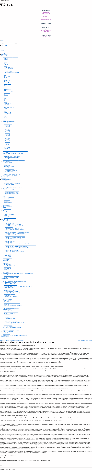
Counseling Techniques (7, 258)
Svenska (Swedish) (7, 115)
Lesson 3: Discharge (9, 227)
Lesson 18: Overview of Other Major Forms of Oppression (16, 246)
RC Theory (6, 152)
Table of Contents (46, 30)
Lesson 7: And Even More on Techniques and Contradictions (17, 232)
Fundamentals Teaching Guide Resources (12, 156)
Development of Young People (11, 321)
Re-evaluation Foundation (8, 310)
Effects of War (46, 13)
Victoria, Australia (7, 212)
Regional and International (9, 197)
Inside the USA (7, 200)
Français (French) (7, 80)
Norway (5, 211)
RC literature (3, 178)
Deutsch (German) (7, 84)
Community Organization (6, 179)
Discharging (46, 12)
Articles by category (6, 161)
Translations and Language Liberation (10, 57)
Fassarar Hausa (7, 76)
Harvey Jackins (6, 272)
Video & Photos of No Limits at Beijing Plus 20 (13, 305)
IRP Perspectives (7, 264)
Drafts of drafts (6, 295)
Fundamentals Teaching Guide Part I (12, 157)
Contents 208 (7, 135)
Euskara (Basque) (7, 64)
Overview (7, 317)
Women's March (7, 307)
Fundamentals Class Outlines (11, 170)
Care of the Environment (8, 171)
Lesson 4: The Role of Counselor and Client (13, 228)
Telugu (5, 117)
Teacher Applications (8, 202)
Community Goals (6, 205)
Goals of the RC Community (9, 184)
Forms (4, 196)
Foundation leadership (8, 323)
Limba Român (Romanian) (9, 107)
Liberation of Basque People (9, 290)
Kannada (5, 96)
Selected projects (7, 316)
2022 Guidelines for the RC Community (11, 182)
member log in (4, 45)
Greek (5, 85)
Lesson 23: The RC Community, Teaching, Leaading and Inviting (17, 252)
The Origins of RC (4, 54)
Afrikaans (6, 59)
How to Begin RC (7, 256)
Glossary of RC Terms (7, 274)
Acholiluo (6, 58)
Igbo (5, 90)
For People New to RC (5, 53)
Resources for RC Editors (8, 158)
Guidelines (5, 180)
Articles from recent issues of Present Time (12, 174)
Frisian (5, 81)
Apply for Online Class (9, 223)
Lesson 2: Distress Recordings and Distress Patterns (15, 225)
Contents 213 (7, 142)
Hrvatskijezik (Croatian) (8, 67)
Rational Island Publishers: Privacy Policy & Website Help (14, 160)
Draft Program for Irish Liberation (10, 296)
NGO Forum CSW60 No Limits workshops (12, 303)
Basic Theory (5, 261)
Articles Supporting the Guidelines (10, 185)
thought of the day (4, 48)
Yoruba (5, 118)
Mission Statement (7, 301)
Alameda (5, 215)
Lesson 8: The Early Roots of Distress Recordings (15, 233)
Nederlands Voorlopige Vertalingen (12, 72)
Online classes (7, 221)
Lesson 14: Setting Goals (10, 241)
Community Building (8, 162)
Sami (5, 109)
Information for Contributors (9, 313)
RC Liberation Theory (8, 163)
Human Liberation (4, 278)
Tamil (5, 116)
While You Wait (8, 254)
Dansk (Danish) (7, 69)
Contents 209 (7, 136)
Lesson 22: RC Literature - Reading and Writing (14, 251)
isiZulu (5, 94)
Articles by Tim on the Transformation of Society (12, 327)
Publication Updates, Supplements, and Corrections (13, 153)
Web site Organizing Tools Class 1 (12, 191)
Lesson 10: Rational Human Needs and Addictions (15, 236)
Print (44, 31)
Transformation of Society (9, 166)
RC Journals (6, 149)
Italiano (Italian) (7, 93)
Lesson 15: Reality (8, 242)
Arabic (5, 63)
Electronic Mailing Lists (7, 206)
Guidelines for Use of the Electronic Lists (12, 183)
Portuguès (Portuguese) (8, 106)
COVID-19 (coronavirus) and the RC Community (12, 203)
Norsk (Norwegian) (7, 103)
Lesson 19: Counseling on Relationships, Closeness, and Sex (17, 247)
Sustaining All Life (6, 334)
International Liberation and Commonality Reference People (14, 281)
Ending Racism (7, 165)
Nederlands (21, 340)
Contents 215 (7, 144)
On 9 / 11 (5, 270)
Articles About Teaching (9, 169)
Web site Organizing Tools (9, 189)
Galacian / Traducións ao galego (10, 82)
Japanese (6, 95)
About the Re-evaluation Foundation (11, 312)
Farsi (5, 75)
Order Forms (6, 201)
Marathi (5, 102)
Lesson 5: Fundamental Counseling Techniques (14, 229)
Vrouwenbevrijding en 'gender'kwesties (84, 340)
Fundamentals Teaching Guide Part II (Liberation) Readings (15, 154)
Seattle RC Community (8, 216)
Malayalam (6, 100)
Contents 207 (7, 134)
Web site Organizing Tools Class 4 (12, 194)
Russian (5, 108)
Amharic (5, 62)
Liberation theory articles (7, 299)
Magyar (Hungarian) (8, 89)
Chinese (5, 66)
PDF (48, 31)
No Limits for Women (7, 300)
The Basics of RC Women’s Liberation (11, 308)
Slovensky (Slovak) (7, 112)
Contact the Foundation (8, 326)
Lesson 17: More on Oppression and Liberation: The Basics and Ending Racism (20, 245)
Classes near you (7, 255)
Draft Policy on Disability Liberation (11, 288)
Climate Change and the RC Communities (11, 330)
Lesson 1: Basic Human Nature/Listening (13, 224)
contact (2, 50)
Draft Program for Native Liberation (10, 285)
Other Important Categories (9, 173)
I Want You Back (46, 36)
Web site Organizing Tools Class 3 (12, 193)
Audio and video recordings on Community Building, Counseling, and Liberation (18, 273)
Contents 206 (7, 133)
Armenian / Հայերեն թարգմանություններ (13, 60)
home (2, 40)
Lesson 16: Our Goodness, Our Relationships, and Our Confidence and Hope (20, 243)
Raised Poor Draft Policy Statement (11, 291)
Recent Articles (7, 148)
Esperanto (6, 73)
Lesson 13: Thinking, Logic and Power (12, 240)
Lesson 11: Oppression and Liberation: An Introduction (15, 237)
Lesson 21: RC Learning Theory (11, 250)
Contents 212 (7, 140)
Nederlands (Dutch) (8, 71)
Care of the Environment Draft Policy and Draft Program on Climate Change (18, 286)
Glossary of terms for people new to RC (11, 277)
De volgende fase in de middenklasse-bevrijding (9, 340)
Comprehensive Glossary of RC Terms (11, 276)
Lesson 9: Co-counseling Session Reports (13, 234)
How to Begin (5, 220)
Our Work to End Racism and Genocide (10, 279)
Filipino (5, 77)
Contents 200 (7, 125)
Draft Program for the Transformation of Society (13, 297)
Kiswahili (5, 98)
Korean (5, 99)
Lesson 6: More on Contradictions (11, 230)
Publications (6, 304)
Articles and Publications (6, 55)
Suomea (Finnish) (7, 78)
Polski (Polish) (6, 104)
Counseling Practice (5, 219)
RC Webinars (5, 207)
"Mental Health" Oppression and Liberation (12, 292)
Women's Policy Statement (9, 287)
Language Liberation (7, 309)
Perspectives (5, 263)
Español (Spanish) (7, 113)
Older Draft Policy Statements (9, 294)
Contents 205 (7, 131)
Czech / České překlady (8, 68)
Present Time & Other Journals (9, 121)
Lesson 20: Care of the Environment (12, 249)
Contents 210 (7, 138)
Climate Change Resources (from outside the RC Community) (15, 335)
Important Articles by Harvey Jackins (10, 175)
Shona (5, 111)
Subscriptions (5, 120)
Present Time (6, 122)
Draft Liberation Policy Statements (9, 282)
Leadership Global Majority (10, 318)
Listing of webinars (7, 209)
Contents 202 (7, 127)
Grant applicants (7, 314)
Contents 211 (7, 139)
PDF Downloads (7, 147)
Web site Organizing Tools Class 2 (12, 192)
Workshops (5, 188)
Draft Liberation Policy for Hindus (10, 283)
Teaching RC (6, 167)
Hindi (5, 87)
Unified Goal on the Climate (8, 331)
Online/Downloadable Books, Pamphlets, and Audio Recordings (15, 151)
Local (4, 210)
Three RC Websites (5, 336)
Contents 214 (7, 143)
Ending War (6, 269)
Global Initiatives (8, 319)
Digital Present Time (46, 19)
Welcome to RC (6, 260)
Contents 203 (7, 129)
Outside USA (6, 198)
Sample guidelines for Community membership (13, 187)
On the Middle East (7, 267)
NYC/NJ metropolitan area (9, 214)
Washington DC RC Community (10, 218)
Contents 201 (7, 126)
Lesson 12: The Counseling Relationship (13, 238)
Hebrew (5, 86)
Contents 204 (7, 130)
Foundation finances (8, 325)
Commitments (6, 259)
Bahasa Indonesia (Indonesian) (10, 91)
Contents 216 (7, 145)
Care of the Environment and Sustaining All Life (14, 322)
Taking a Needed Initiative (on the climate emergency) (14, 265)
